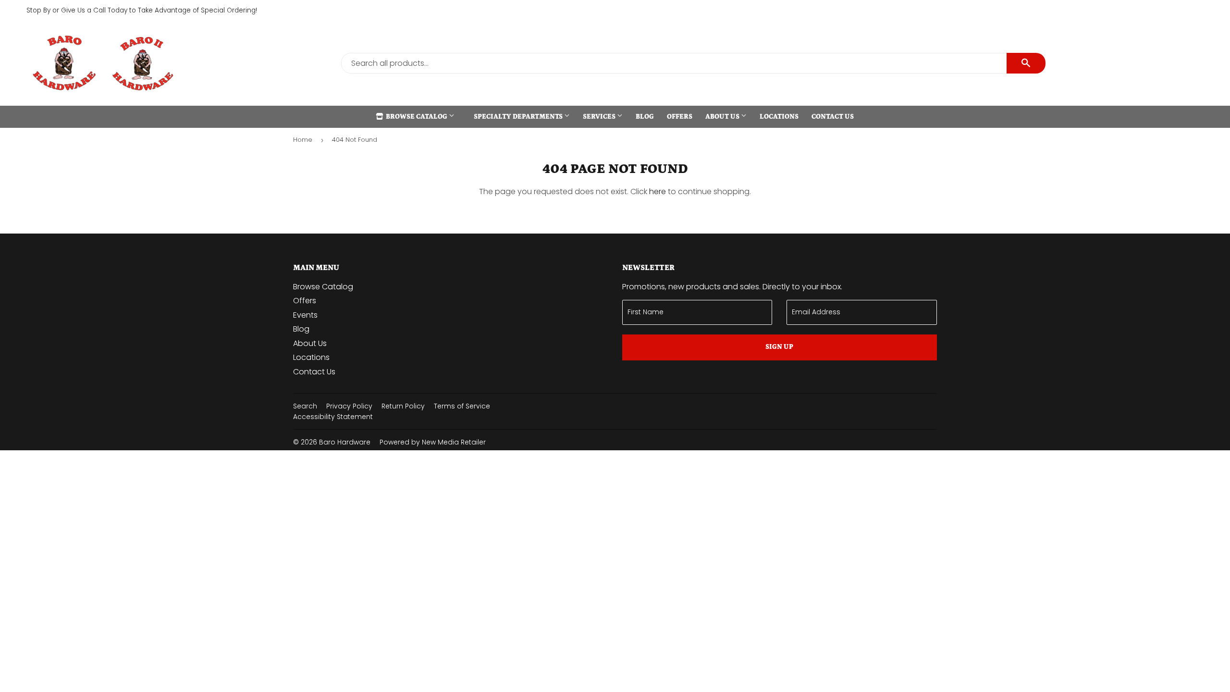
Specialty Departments (519, 117)
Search (305, 406)
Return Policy (403, 406)
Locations (779, 117)
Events (305, 315)
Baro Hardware (344, 442)
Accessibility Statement (333, 416)
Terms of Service (462, 406)
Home (302, 139)
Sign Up (779, 347)
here (657, 191)
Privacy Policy (349, 406)
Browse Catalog (416, 117)
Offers (679, 117)
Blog (645, 117)
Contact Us (833, 117)
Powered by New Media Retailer (433, 442)
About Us (723, 117)
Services (600, 117)
